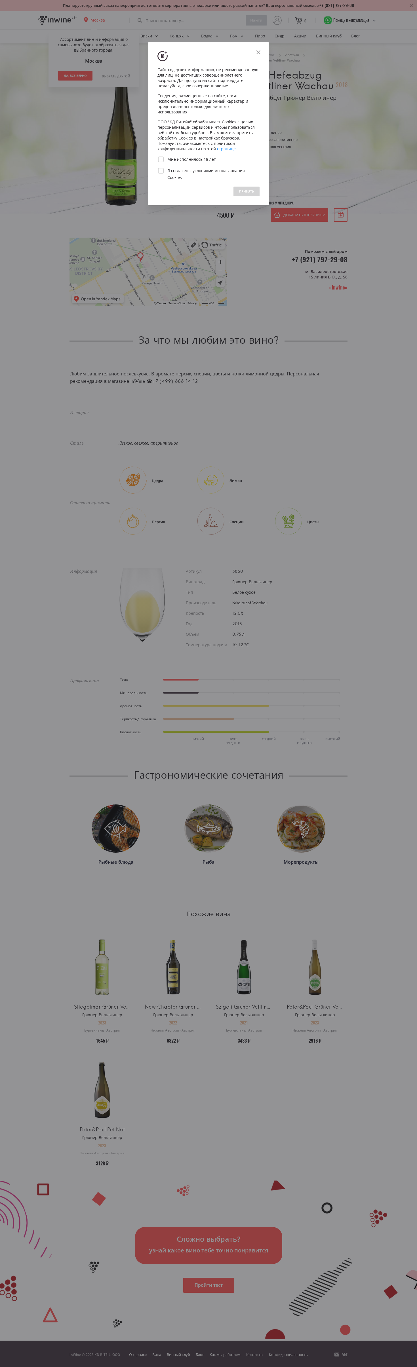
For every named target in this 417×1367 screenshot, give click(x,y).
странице (226, 148)
